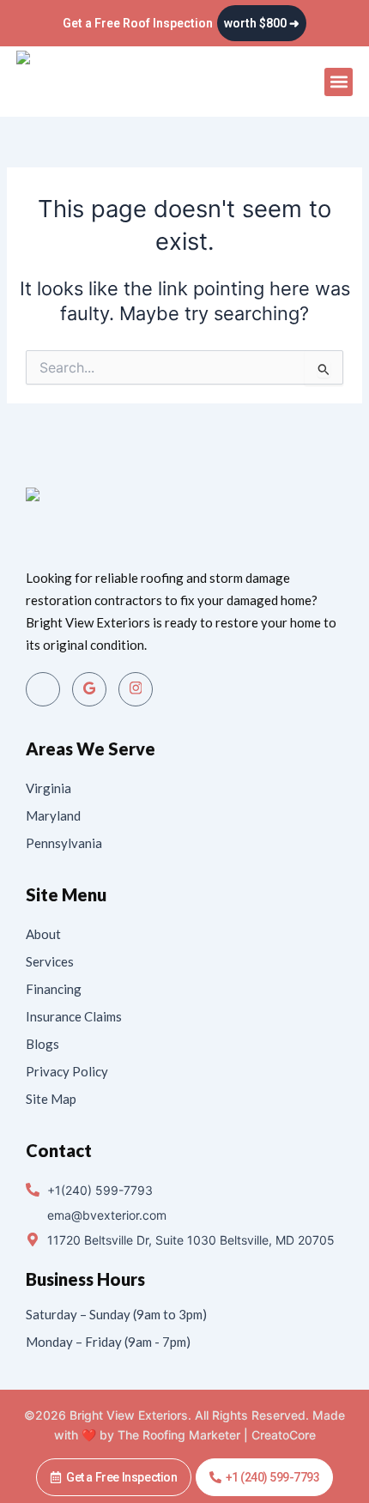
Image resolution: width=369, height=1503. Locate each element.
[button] (338, 82)
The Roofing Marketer (179, 1434)
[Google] (89, 689)
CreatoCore (283, 1434)
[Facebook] (43, 689)
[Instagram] (135, 689)
